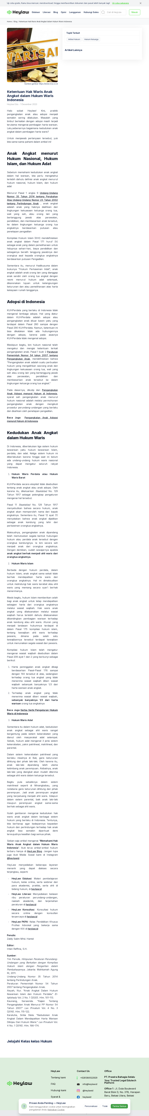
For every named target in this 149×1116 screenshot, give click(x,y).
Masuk (135, 12)
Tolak (105, 1106)
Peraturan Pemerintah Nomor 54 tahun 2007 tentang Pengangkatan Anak (32, 355)
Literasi (46, 12)
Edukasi (36, 12)
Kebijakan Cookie (56, 1109)
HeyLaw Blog (34, 851)
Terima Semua (119, 1106)
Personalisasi (91, 1106)
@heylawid (13, 858)
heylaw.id (36, 889)
